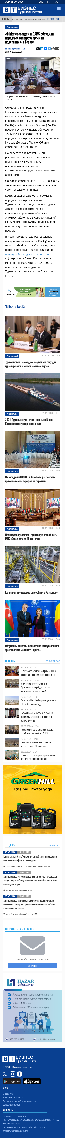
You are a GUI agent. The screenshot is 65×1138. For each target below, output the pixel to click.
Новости (10, 661)
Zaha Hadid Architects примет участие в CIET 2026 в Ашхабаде (38, 702)
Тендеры (10, 845)
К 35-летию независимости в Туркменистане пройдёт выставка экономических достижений (36, 687)
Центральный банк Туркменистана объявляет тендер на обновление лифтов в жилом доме (30, 858)
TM (48, 2)
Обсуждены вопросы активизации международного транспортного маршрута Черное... (32, 648)
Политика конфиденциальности (19, 1101)
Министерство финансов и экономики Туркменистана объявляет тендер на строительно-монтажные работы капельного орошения (29, 904)
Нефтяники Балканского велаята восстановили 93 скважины (36, 744)
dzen (19, 1073)
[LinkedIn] (41, 48)
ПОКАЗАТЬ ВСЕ (53, 661)
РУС (56, 2)
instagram (12, 1073)
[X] (38, 48)
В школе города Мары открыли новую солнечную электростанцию (38, 757)
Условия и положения (13, 1097)
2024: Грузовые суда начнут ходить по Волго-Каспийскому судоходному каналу (29, 422)
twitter (5, 1073)
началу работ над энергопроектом (27, 254)
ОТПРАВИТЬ (32, 965)
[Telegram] (49, 48)
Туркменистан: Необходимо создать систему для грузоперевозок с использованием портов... (30, 364)
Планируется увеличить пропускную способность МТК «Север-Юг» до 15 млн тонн (31, 537)
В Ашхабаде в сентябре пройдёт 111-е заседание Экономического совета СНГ (39, 673)
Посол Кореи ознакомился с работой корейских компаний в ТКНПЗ (37, 731)
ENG (40, 2)
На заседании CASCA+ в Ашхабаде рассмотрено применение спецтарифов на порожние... (30, 479)
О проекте (8, 1094)
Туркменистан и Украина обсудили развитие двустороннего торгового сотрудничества (37, 716)
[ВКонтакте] (45, 48)
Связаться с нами (11, 1105)
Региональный (12, 26)
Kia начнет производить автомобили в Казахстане (31, 592)
